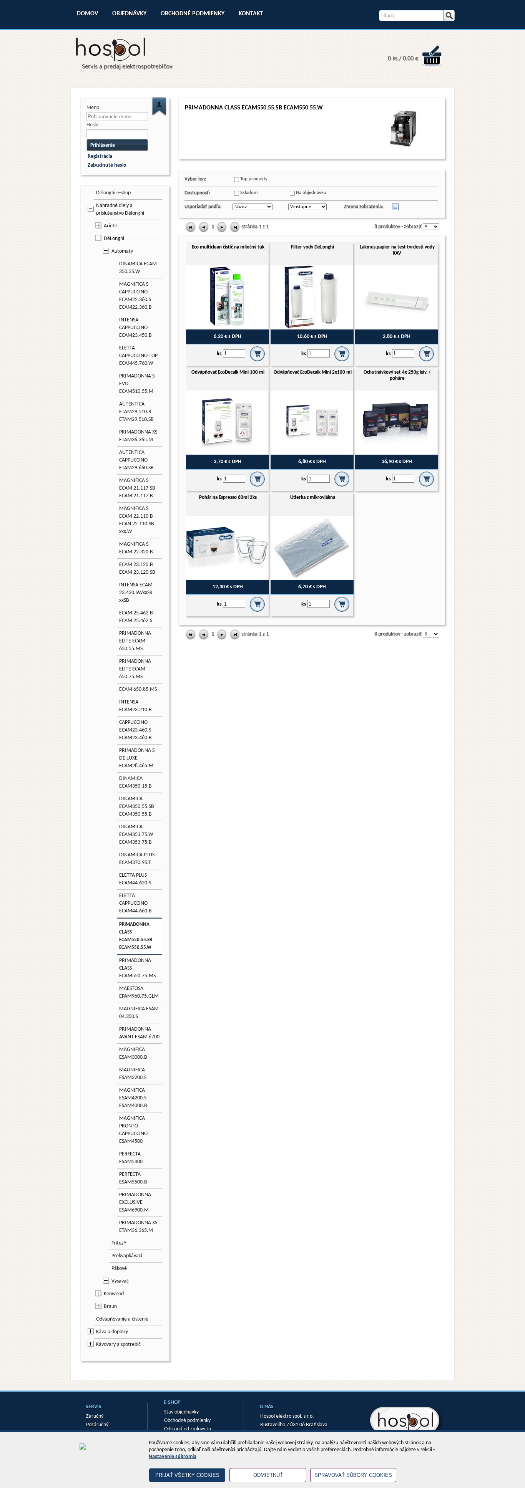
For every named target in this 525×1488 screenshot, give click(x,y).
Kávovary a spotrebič (118, 1344)
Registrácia (100, 156)
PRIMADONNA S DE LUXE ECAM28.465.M (137, 758)
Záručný (94, 1416)
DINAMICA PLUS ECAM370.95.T (137, 859)
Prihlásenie (102, 145)
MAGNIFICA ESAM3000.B (133, 1053)
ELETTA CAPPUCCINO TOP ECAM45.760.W (138, 355)
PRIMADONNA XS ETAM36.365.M (138, 436)
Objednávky (129, 14)
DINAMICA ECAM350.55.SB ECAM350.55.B (136, 806)
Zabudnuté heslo (107, 165)
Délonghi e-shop (113, 193)
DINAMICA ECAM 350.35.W (138, 268)
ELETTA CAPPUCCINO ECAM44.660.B (135, 903)
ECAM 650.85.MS (138, 689)
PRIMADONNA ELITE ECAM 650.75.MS (135, 669)
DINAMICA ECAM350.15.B (135, 782)
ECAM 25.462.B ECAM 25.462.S (136, 617)
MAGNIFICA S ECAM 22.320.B (136, 548)
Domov (87, 14)
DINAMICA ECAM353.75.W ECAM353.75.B (136, 834)
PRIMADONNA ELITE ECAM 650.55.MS (135, 641)
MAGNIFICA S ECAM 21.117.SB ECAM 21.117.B (137, 488)
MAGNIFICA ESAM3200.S (132, 1074)
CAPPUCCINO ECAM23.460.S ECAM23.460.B (135, 730)
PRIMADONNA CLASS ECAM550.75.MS (137, 968)
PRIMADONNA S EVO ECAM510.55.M (137, 383)
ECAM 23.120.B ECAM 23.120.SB (137, 568)
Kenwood (114, 1294)
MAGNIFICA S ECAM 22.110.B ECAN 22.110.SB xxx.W (136, 520)
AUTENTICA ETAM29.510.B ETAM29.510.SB (136, 411)
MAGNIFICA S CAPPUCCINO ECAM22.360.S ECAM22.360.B (135, 295)
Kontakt (251, 14)
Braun (110, 1306)
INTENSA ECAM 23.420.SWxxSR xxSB (136, 592)
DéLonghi (114, 239)
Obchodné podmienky (192, 14)
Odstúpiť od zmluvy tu (187, 1429)
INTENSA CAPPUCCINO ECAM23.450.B (135, 327)
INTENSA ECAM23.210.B (135, 706)
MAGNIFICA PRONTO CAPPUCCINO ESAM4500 (133, 1130)
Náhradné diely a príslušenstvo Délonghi (120, 209)
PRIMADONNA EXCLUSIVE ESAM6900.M (135, 1202)
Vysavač (120, 1281)
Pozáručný (97, 1425)
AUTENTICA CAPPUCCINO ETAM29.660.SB (136, 460)
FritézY (118, 1243)
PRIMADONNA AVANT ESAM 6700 (139, 1033)
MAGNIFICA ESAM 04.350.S (139, 1013)
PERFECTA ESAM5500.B (133, 1178)
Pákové (119, 1268)
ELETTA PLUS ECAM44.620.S (135, 879)
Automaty (122, 251)
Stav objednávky (181, 1412)
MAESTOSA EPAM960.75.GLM (139, 992)
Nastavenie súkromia (172, 1457)
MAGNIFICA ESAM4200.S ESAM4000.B (133, 1098)
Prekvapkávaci (126, 1256)
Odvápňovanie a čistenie (122, 1319)
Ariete (110, 226)
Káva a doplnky (112, 1332)
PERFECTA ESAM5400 (131, 1158)
